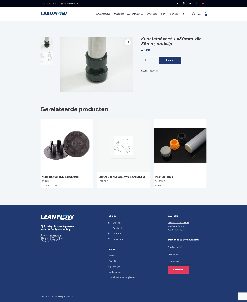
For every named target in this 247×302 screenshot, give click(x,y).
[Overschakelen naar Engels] (203, 3)
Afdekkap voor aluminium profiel (60, 176)
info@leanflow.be (176, 226)
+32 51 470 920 (176, 229)
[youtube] (177, 3)
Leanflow (45, 296)
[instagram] (183, 3)
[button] (128, 42)
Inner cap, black (164, 176)
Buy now (170, 60)
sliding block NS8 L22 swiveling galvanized (121, 176)
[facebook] (196, 3)
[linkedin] (190, 3)
